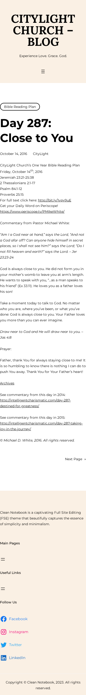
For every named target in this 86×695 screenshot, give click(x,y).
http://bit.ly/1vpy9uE (54, 200)
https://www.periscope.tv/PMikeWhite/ (32, 211)
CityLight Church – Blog (43, 30)
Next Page (75, 459)
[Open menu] (43, 71)
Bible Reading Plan (20, 107)
